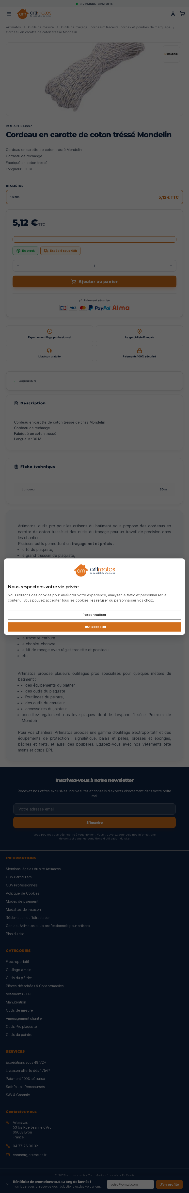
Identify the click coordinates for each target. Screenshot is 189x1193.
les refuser (99, 600)
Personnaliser (94, 615)
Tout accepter (95, 627)
